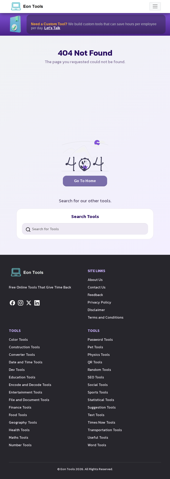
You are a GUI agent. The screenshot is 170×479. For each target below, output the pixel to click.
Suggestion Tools (102, 407)
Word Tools (97, 445)
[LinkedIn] (37, 302)
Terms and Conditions (105, 317)
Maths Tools (18, 437)
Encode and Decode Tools (30, 384)
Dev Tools (17, 369)
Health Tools (19, 429)
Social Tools (98, 384)
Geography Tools (23, 422)
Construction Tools (24, 347)
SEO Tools (96, 377)
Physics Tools (99, 354)
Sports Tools (98, 392)
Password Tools (100, 339)
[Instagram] (20, 302)
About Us (95, 279)
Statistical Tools (101, 399)
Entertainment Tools (25, 392)
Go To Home (85, 181)
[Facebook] (12, 302)
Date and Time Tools (25, 362)
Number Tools (20, 445)
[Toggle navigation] (155, 6)
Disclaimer (96, 309)
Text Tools (96, 414)
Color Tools (18, 339)
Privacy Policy (99, 302)
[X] (28, 302)
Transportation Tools (105, 429)
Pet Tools (95, 347)
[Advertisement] (85, 102)
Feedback (95, 294)
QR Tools (95, 362)
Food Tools (18, 414)
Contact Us (96, 287)
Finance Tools (20, 407)
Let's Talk (52, 28)
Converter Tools (22, 354)
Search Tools (85, 216)
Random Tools (99, 369)
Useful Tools (98, 437)
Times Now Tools (101, 422)
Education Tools (22, 377)
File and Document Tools (29, 399)
